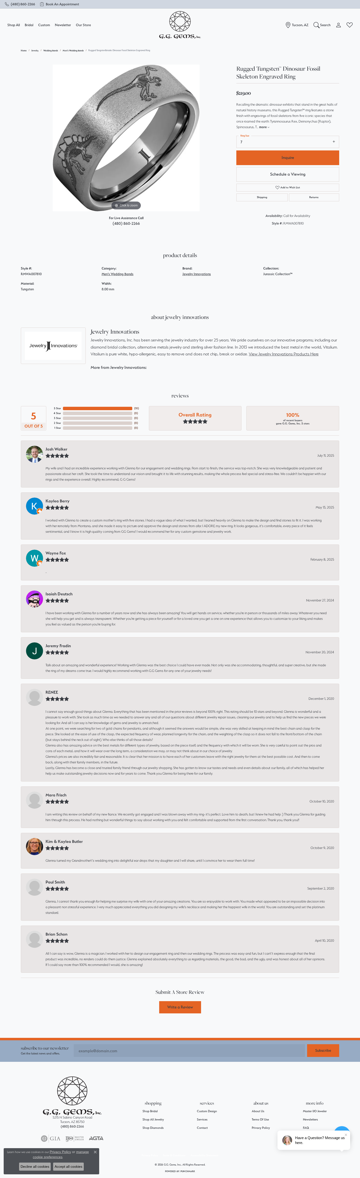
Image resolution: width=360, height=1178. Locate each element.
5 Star (57, 408)
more (263, 127)
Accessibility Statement (204, 1155)
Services (202, 1119)
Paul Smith (55, 882)
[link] (20, 4)
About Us (258, 1111)
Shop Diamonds (153, 1128)
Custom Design (207, 1111)
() (136, 408)
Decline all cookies (35, 1166)
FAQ (306, 1128)
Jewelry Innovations (196, 274)
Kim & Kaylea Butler (64, 841)
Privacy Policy (261, 1128)
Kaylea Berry (58, 500)
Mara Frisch (56, 795)
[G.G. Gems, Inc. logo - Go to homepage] (180, 25)
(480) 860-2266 (126, 223)
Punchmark (187, 1171)
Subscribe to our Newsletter (45, 1048)
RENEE (52, 692)
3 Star (57, 418)
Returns (314, 197)
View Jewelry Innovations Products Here (284, 353)
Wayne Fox (56, 553)
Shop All (13, 25)
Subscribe (323, 1050)
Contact (202, 1128)
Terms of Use (260, 1119)
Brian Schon (57, 934)
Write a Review (180, 1007)
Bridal (29, 25)
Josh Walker (56, 449)
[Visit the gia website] (50, 1139)
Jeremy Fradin (58, 645)
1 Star (57, 428)
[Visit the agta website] (96, 1139)
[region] (126, 138)
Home (24, 50)
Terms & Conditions (174, 1155)
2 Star (57, 423)
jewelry (35, 50)
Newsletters (310, 1119)
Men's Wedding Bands (73, 50)
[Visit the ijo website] (74, 1139)
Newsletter (63, 25)
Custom (44, 25)
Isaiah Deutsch (59, 593)
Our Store (83, 25)
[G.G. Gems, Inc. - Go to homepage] (72, 1095)
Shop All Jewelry (153, 1119)
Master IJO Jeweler (315, 1111)
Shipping (262, 197)
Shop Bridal (150, 1111)
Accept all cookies (68, 1166)
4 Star (57, 413)
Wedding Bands (50, 50)
